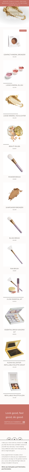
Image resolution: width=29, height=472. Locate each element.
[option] (14, 71)
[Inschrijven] (23, 422)
